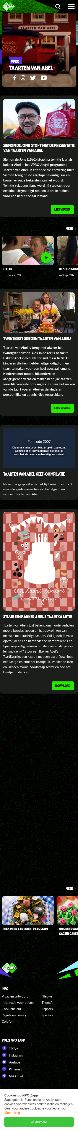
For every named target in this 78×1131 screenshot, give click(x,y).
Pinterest (15, 1069)
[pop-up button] (51, 434)
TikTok (13, 1048)
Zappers (47, 1009)
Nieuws (47, 996)
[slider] (38, 462)
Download (62, 685)
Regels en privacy (14, 1015)
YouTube (14, 1062)
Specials (47, 1015)
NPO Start (15, 1076)
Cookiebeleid (11, 1009)
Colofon (7, 1021)
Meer (69, 228)
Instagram (15, 1055)
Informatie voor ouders (18, 1002)
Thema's (47, 1002)
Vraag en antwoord (15, 996)
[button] (60, 434)
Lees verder (62, 209)
